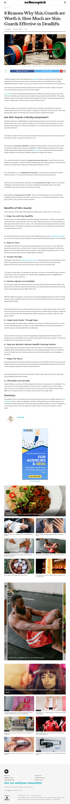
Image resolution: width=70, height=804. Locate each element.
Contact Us (38, 775)
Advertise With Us (40, 777)
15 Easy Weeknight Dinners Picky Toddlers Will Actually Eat (25, 514)
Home (5, 7)
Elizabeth (8, 29)
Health (20, 29)
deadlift (35, 79)
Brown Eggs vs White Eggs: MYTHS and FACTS (16, 575)
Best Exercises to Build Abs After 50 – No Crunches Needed (50, 554)
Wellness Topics (8, 777)
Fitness (11, 7)
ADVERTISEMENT (35, 481)
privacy (9, 790)
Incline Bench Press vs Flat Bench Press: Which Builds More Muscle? (29, 658)
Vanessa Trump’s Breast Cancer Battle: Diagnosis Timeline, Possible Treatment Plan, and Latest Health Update (18, 713)
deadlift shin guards (56, 236)
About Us (7, 775)
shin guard (36, 150)
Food (7, 511)
